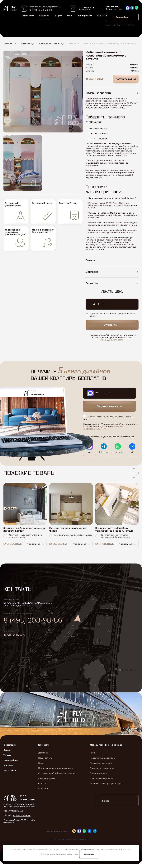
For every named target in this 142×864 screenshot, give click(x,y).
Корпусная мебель (49, 43)
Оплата (42, 783)
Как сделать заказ (47, 778)
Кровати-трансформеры (102, 758)
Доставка (43, 753)
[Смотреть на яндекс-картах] (102, 631)
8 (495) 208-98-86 (41, 9)
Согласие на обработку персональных (57, 773)
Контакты (102, 15)
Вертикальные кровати (102, 763)
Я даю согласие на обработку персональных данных (112, 314)
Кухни (93, 753)
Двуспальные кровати (101, 778)
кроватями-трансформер (99, 101)
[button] (114, 473)
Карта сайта (9, 770)
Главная (7, 43)
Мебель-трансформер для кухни (106, 783)
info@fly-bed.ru (14, 634)
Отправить (110, 325)
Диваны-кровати (98, 773)
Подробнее (33, 544)
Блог (69, 15)
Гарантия (43, 788)
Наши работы (85, 15)
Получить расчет (126, 79)
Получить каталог (107, 406)
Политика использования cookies (64, 854)
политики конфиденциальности (116, 338)
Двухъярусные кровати (102, 768)
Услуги (58, 15)
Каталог (44, 15)
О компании (27, 15)
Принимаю (89, 854)
